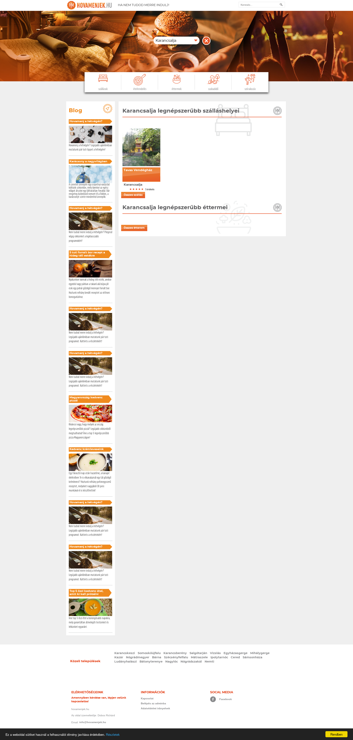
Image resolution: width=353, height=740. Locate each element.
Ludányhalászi (125, 661)
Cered (235, 657)
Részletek (113, 734)
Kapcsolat (147, 698)
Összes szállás (133, 195)
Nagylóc (171, 661)
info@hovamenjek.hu (92, 722)
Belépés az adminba (153, 703)
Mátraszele (199, 657)
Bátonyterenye (151, 661)
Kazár (118, 657)
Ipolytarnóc (219, 657)
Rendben (336, 734)
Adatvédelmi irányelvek (155, 708)
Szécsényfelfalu (176, 657)
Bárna (156, 657)
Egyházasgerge (235, 653)
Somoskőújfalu (149, 653)
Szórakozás (250, 89)
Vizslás (215, 653)
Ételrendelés (139, 89)
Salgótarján (198, 653)
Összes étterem (134, 228)
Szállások (103, 89)
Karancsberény (175, 653)
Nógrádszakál (191, 661)
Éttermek (176, 89)
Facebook (225, 699)
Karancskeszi (124, 653)
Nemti (209, 661)
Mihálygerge (260, 653)
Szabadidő (213, 89)
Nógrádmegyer (137, 657)
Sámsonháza (252, 657)
